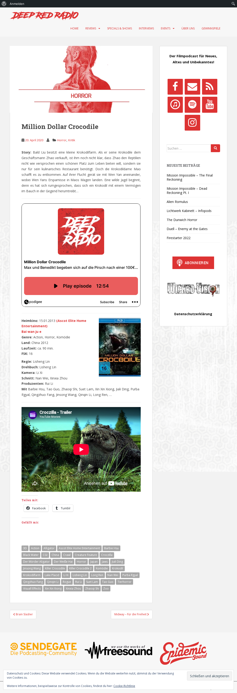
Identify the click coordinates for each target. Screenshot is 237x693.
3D (25, 548)
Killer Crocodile (55, 568)
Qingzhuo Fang (33, 582)
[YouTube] (209, 104)
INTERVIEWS (146, 28)
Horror (61, 140)
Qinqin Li (53, 582)
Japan (94, 562)
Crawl (67, 555)
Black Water (31, 555)
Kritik (71, 140)
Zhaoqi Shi (92, 588)
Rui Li (78, 582)
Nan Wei (112, 575)
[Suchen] (215, 148)
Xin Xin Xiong (53, 588)
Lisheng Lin (80, 575)
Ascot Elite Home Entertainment (79, 548)
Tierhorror (124, 582)
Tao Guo (107, 582)
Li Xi (66, 575)
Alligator (49, 548)
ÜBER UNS (188, 28)
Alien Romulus (177, 201)
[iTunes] (175, 104)
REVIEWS (90, 28)
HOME (74, 28)
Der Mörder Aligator (36, 562)
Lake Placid (52, 575)
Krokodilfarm (32, 575)
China (55, 555)
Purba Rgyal (130, 575)
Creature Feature (86, 555)
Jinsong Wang (32, 568)
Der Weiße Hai (63, 562)
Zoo (106, 588)
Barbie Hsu (111, 548)
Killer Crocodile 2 (80, 568)
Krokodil (117, 568)
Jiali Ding (117, 562)
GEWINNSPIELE (211, 28)
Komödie (102, 568)
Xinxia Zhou (73, 588)
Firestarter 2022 (178, 238)
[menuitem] (4, 3)
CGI (45, 555)
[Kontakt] (192, 87)
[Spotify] (192, 104)
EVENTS (165, 28)
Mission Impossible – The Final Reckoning (190, 177)
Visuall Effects (32, 588)
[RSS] (209, 87)
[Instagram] (192, 123)
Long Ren (97, 575)
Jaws (105, 562)
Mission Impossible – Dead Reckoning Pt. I (187, 190)
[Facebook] (175, 87)
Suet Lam (92, 582)
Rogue (67, 582)
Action (35, 548)
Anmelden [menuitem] (17, 4)
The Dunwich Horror (182, 220)
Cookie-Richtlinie (124, 686)
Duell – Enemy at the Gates (187, 229)
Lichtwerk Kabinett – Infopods (189, 211)
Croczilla (106, 555)
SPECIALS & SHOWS (119, 28)
